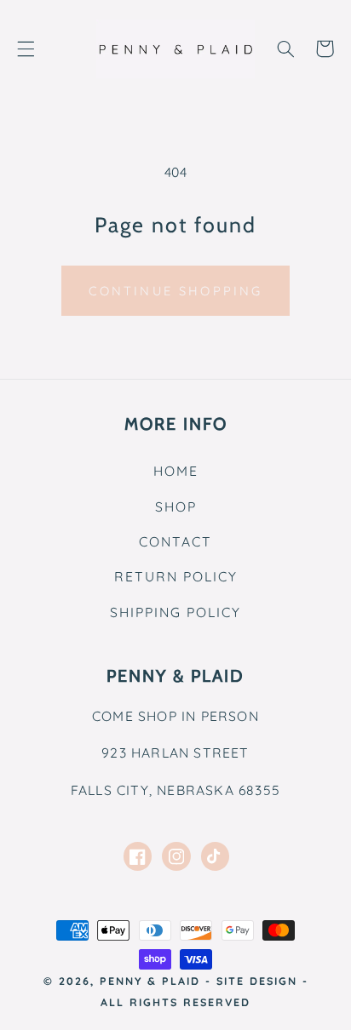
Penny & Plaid (150, 980)
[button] (25, 48)
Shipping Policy (175, 612)
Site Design (256, 980)
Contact (175, 541)
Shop (176, 506)
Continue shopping (176, 291)
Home (176, 470)
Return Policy (176, 576)
